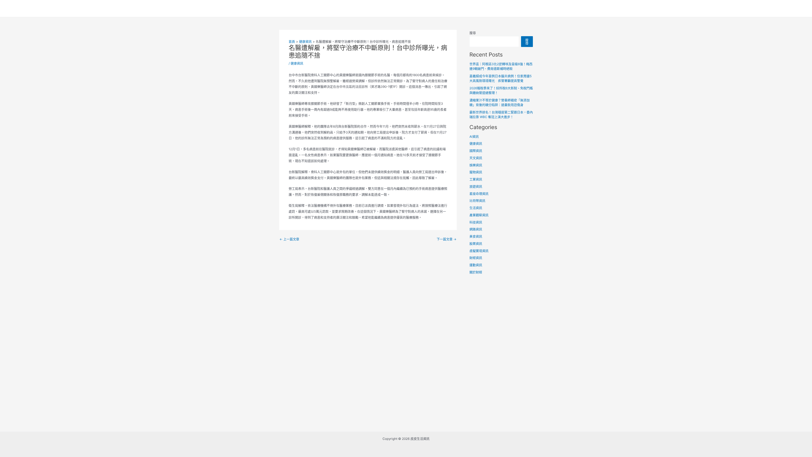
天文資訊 (475, 158)
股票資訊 (475, 244)
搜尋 (472, 33)
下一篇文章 (446, 239)
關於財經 (475, 272)
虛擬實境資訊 (478, 251)
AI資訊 (474, 137)
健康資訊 (297, 63)
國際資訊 (475, 151)
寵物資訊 (475, 172)
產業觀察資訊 (478, 215)
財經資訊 (475, 258)
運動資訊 (475, 265)
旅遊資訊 (475, 186)
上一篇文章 (289, 239)
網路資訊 (475, 229)
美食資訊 (475, 236)
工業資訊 (475, 179)
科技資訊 (475, 222)
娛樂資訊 (475, 165)
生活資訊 (475, 208)
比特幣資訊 (477, 201)
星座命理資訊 (478, 194)
